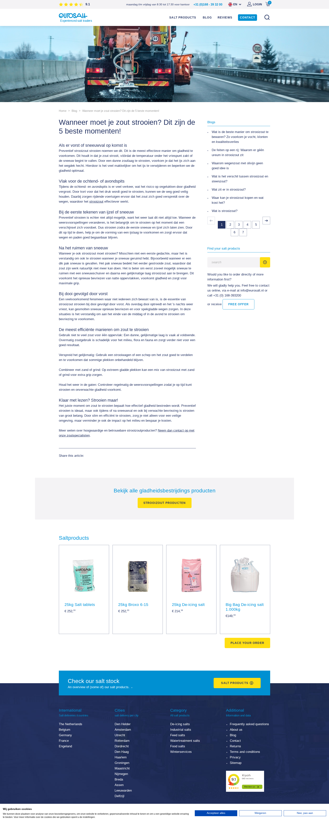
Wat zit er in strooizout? (229, 189)
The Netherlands (70, 724)
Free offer (238, 304)
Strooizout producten (164, 502)
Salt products (182, 17)
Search (267, 17)
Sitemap (235, 763)
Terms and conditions (245, 752)
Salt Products (234, 683)
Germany (65, 735)
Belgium (64, 729)
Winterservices (181, 752)
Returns (235, 746)
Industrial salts (180, 729)
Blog (233, 735)
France (64, 741)
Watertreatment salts (185, 741)
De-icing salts (180, 724)
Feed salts (177, 735)
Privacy (235, 757)
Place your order (247, 642)
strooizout (96, 201)
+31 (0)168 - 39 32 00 (207, 4)
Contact (235, 741)
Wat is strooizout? (224, 211)
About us (236, 729)
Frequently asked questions (249, 724)
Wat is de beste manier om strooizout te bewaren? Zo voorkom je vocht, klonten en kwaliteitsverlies (240, 137)
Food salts (177, 746)
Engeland (65, 746)
